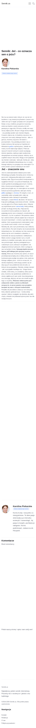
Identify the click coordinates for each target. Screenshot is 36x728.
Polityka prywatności (8, 723)
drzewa (16, 193)
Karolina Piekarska (10, 69)
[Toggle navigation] (29, 3)
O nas (4, 720)
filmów (16, 200)
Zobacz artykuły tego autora (21, 508)
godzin (11, 146)
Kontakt (4, 715)
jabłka (3, 193)
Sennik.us (6, 3)
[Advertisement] (18, 31)
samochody (20, 206)
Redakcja (5, 718)
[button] (32, 3)
